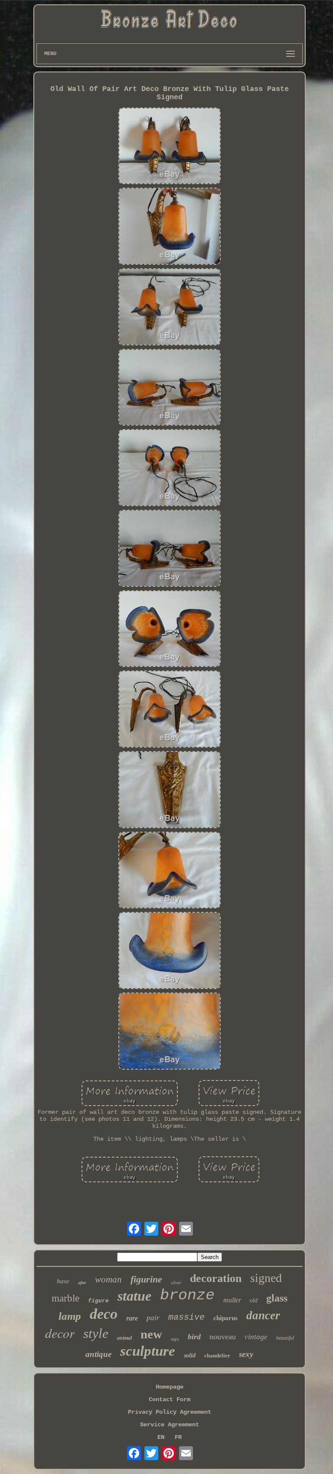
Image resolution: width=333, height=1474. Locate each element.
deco (104, 1314)
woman (108, 1279)
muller (232, 1300)
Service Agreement (169, 1424)
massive (186, 1317)
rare (132, 1318)
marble (65, 1298)
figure (98, 1301)
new (151, 1334)
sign (175, 1338)
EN (160, 1437)
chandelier (217, 1355)
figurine (146, 1279)
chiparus (225, 1317)
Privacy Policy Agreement (169, 1412)
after (82, 1282)
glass (276, 1298)
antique (98, 1354)
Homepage (169, 1386)
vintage (256, 1337)
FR (178, 1437)
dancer (263, 1315)
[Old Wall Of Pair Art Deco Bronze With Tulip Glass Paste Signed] (169, 147)
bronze (187, 1295)
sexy (246, 1354)
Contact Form (169, 1399)
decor (60, 1332)
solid (190, 1355)
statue (134, 1296)
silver (176, 1282)
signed (266, 1278)
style (95, 1333)
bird (194, 1336)
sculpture (147, 1351)
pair (153, 1318)
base (63, 1281)
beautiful (285, 1338)
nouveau (222, 1336)
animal (124, 1338)
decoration (216, 1278)
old (254, 1300)
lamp (70, 1316)
